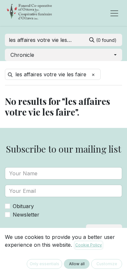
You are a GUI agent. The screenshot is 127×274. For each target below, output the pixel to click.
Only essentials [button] (44, 263)
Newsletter (26, 214)
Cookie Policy (88, 245)
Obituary (23, 206)
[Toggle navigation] (114, 13)
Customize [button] (106, 263)
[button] (63, 55)
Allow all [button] (77, 263)
